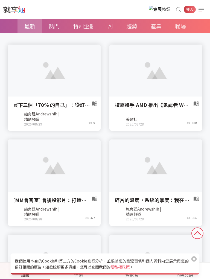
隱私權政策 (120, 267)
